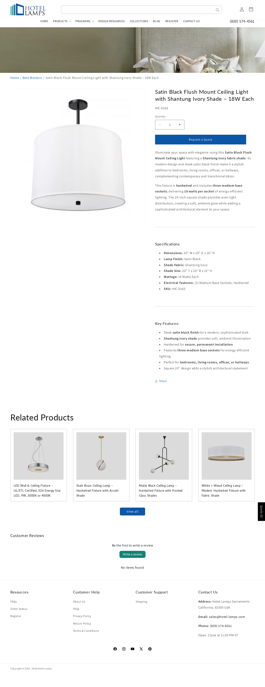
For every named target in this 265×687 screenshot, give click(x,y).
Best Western (32, 78)
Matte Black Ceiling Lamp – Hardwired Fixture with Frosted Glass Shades (161, 490)
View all (133, 511)
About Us (79, 601)
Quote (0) (261, 511)
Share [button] (163, 381)
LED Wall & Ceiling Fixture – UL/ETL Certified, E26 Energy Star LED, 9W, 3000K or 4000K (37, 490)
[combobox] (141, 10)
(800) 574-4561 (242, 21)
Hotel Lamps (45, 668)
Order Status (18, 609)
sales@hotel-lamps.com (227, 617)
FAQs (13, 601)
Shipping (141, 601)
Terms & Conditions (86, 631)
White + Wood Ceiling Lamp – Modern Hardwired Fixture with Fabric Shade (224, 490)
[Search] (217, 10)
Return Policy (82, 623)
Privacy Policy (82, 616)
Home (14, 78)
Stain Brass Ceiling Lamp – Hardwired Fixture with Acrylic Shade (97, 490)
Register (15, 616)
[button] (62, 21)
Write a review (132, 554)
